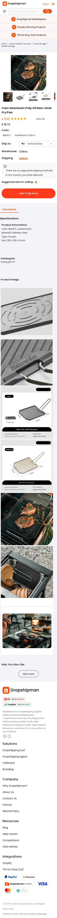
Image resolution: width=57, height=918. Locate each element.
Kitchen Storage (8, 46)
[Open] (51, 144)
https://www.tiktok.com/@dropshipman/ (5, 736)
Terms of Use (10, 913)
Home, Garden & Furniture (20, 44)
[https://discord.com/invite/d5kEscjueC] (9, 736)
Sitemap (42, 913)
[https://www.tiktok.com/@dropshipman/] (5, 736)
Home (4, 44)
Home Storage (40, 44)
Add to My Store (28, 193)
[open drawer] (53, 4)
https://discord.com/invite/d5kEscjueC (9, 736)
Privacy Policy (27, 913)
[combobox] (32, 144)
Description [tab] (9, 209)
